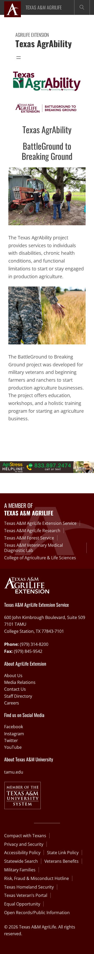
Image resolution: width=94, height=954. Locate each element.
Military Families (20, 870)
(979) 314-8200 (34, 644)
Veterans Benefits (61, 861)
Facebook (13, 727)
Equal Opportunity (22, 904)
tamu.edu (13, 772)
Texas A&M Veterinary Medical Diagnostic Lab (33, 548)
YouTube (13, 747)
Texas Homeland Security (29, 887)
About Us (13, 675)
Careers (11, 703)
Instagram (14, 734)
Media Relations (20, 682)
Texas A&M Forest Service (29, 537)
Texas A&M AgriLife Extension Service (40, 523)
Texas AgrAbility (43, 43)
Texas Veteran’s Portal (25, 895)
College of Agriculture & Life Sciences (40, 557)
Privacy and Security (23, 844)
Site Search (82, 7)
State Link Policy (63, 852)
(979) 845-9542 (28, 651)
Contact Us (15, 689)
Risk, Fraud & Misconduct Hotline (36, 878)
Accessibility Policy (22, 852)
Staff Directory (18, 696)
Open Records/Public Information (37, 912)
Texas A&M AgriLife (44, 7)
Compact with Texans (25, 835)
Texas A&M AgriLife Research (32, 530)
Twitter (11, 740)
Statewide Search (21, 861)
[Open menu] (18, 57)
